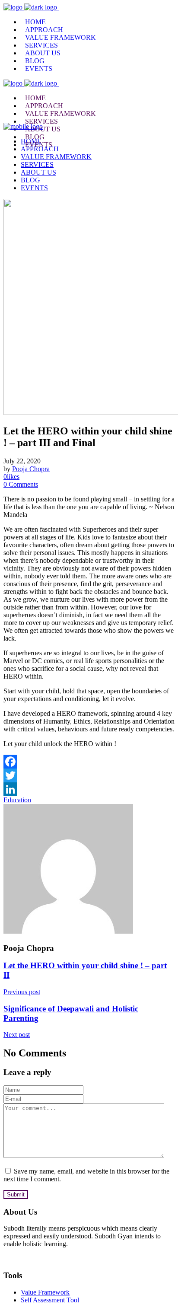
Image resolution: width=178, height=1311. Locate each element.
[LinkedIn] (89, 789)
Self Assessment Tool (50, 1300)
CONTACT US (26, 1258)
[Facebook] (89, 762)
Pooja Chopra (31, 468)
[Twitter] (89, 775)
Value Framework (45, 1292)
